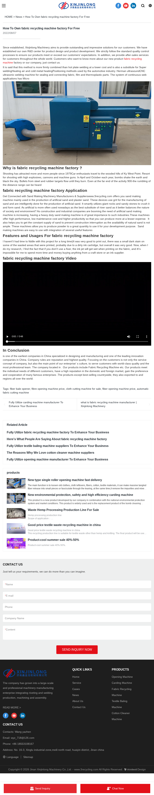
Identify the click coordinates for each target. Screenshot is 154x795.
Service (76, 682)
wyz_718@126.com (22, 737)
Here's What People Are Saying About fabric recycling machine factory (57, 439)
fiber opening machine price (118, 388)
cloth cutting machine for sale (83, 388)
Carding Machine (122, 682)
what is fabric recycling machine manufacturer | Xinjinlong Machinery (109, 404)
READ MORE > (12, 707)
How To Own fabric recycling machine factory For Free (57, 16)
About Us (77, 701)
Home (75, 676)
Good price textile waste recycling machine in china (64, 525)
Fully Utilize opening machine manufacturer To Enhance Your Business (57, 459)
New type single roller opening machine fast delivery (65, 480)
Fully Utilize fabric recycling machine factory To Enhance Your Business (58, 432)
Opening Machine (122, 676)
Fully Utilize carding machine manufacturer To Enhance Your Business (36, 404)
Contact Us (78, 707)
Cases (76, 689)
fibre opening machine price (48, 388)
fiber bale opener (20, 388)
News (19, 16)
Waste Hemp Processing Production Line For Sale (63, 509)
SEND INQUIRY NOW (77, 649)
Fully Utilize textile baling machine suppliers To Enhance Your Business (58, 445)
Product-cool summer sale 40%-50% (53, 539)
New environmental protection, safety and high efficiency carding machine (80, 494)
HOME (9, 16)
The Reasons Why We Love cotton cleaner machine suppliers (50, 452)
